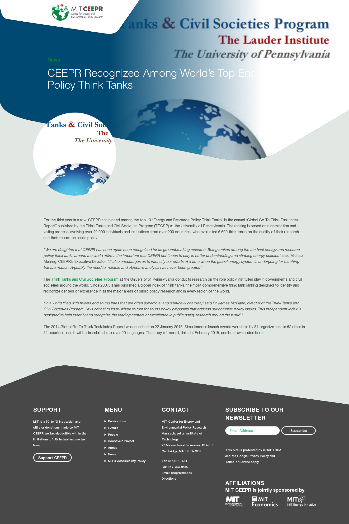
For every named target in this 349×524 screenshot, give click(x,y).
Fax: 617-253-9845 (175, 467)
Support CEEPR (52, 457)
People (113, 434)
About (112, 447)
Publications (117, 421)
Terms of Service (237, 462)
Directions (169, 478)
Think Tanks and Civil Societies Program (84, 279)
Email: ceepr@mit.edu (177, 473)
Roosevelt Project (121, 441)
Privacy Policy (259, 456)
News (112, 454)
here (259, 332)
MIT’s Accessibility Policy (127, 461)
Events (113, 428)
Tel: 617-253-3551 (174, 461)
